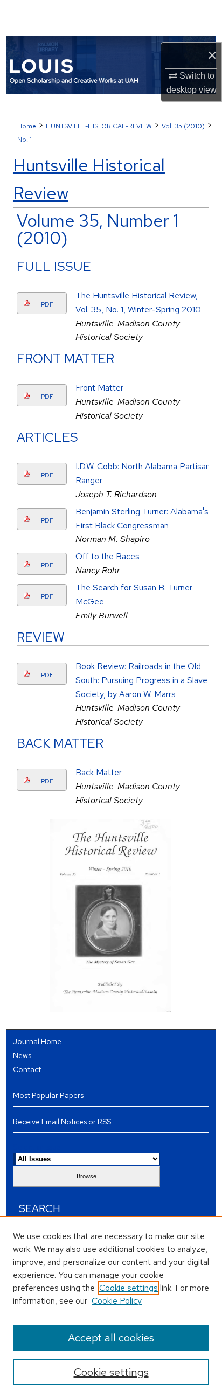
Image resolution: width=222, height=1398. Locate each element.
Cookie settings (128, 1287)
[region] (111, 1307)
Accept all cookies (111, 1338)
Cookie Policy (117, 1300)
